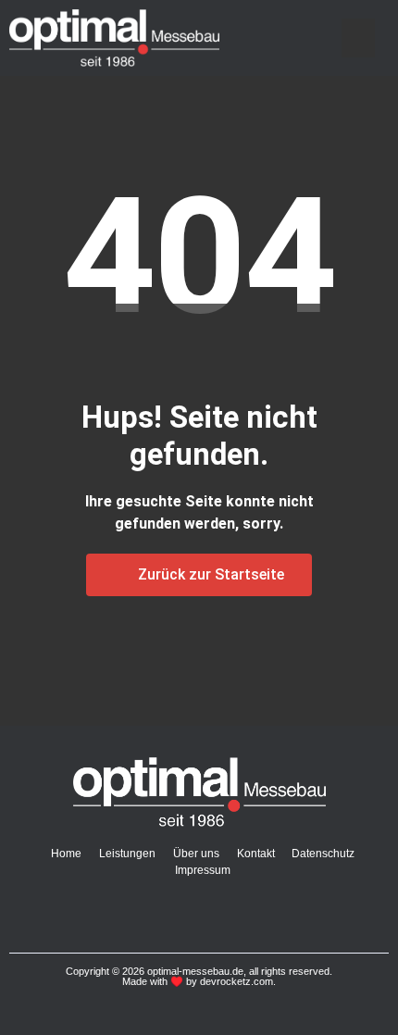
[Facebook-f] (142, 913)
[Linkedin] (256, 913)
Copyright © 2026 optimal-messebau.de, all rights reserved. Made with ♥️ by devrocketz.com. (199, 976)
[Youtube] (218, 913)
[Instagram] (180, 913)
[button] (358, 38)
